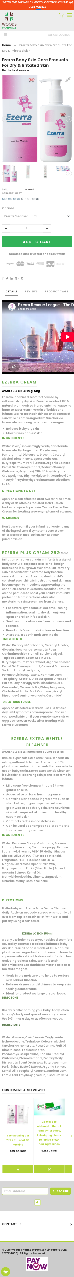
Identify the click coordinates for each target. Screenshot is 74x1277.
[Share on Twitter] (7, 278)
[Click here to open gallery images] (68, 80)
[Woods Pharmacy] (9, 20)
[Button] (69, 15)
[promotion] (71, 3)
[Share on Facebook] (3, 278)
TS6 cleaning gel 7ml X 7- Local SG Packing (17, 1140)
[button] (6, 228)
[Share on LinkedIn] (11, 278)
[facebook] (38, 1203)
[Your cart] (60, 15)
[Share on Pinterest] (22, 278)
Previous (5, 119)
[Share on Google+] (17, 278)
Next (68, 119)
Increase (47, 228)
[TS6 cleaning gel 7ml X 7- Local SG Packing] (17, 1114)
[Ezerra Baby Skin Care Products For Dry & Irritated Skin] (10, 173)
